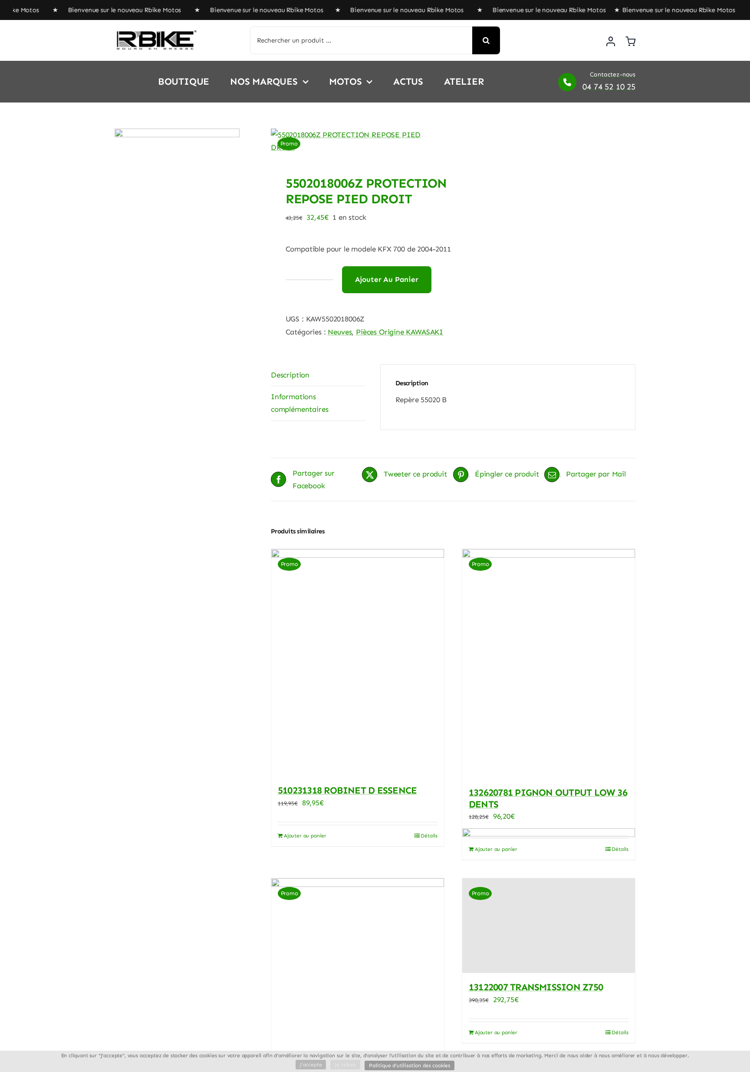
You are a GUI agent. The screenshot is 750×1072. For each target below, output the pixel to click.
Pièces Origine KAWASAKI (399, 332)
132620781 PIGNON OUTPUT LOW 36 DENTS (548, 798)
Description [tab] (290, 375)
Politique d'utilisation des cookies (409, 1065)
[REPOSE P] (358, 141)
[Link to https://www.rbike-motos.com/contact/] (567, 82)
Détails (429, 836)
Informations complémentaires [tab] (299, 403)
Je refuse (345, 1065)
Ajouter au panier (386, 279)
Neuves (340, 332)
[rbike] (156, 33)
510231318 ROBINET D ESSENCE (347, 790)
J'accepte (311, 1065)
